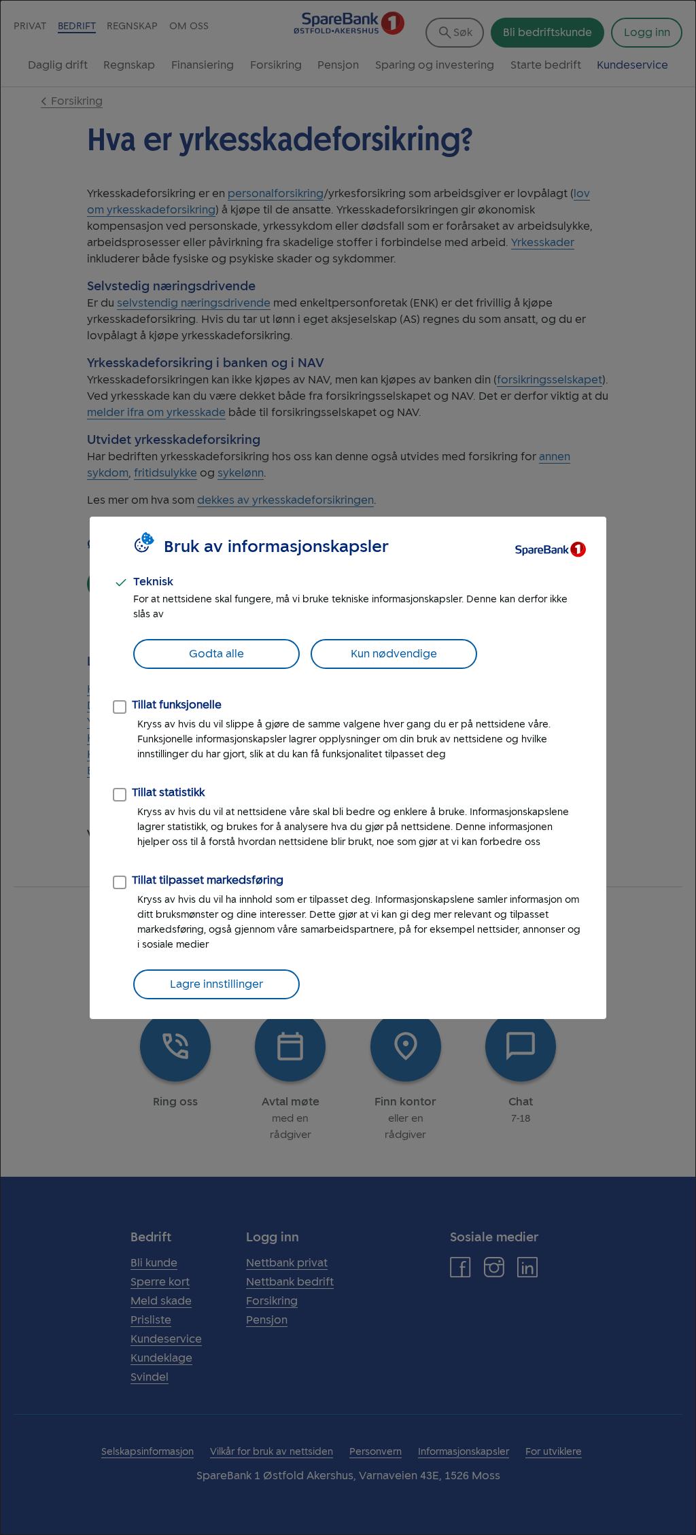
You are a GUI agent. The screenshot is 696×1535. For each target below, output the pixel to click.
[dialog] (348, 767)
